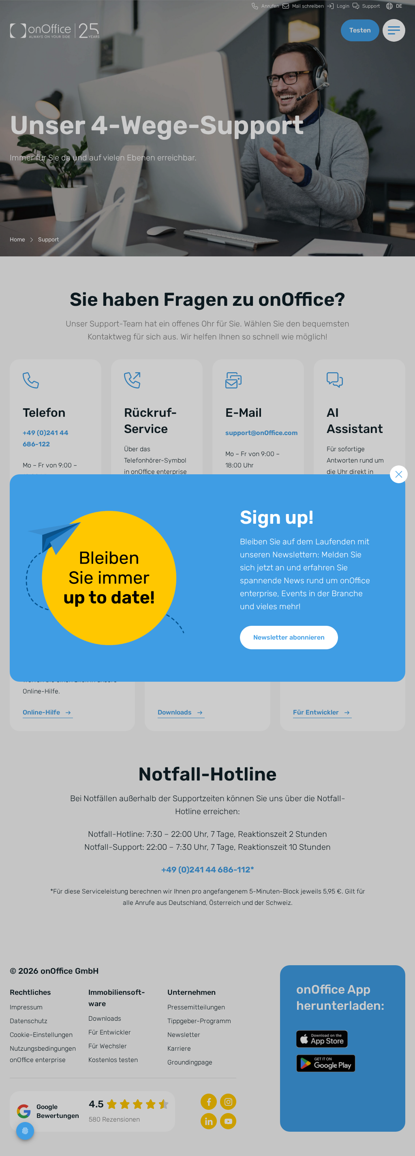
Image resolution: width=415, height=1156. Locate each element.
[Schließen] (399, 474)
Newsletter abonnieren (289, 637)
